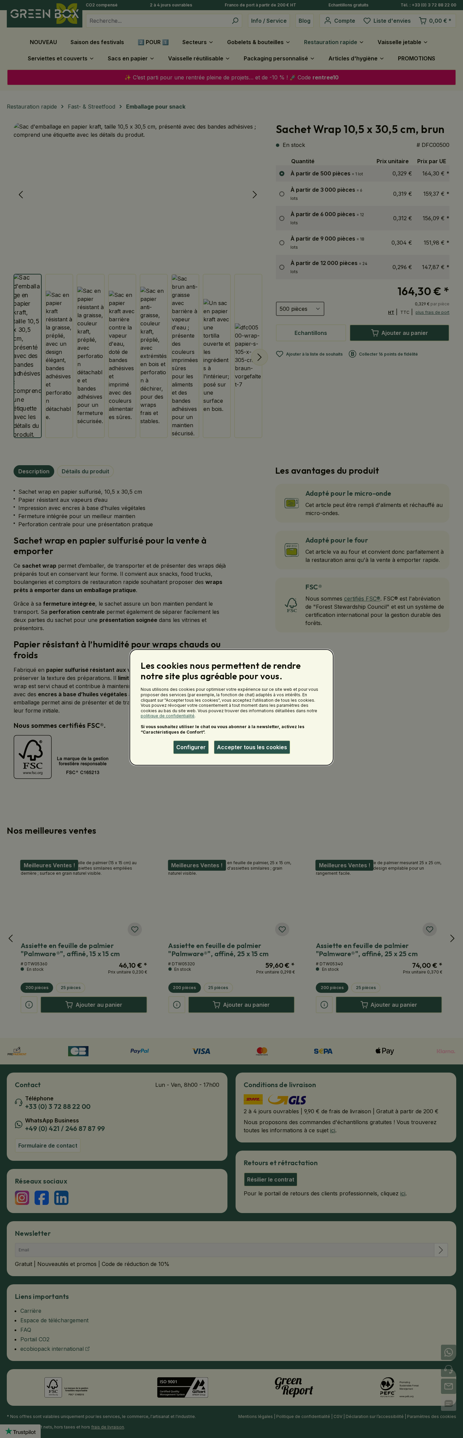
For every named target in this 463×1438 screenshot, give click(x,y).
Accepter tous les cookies (252, 747)
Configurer (191, 747)
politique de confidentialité (168, 716)
